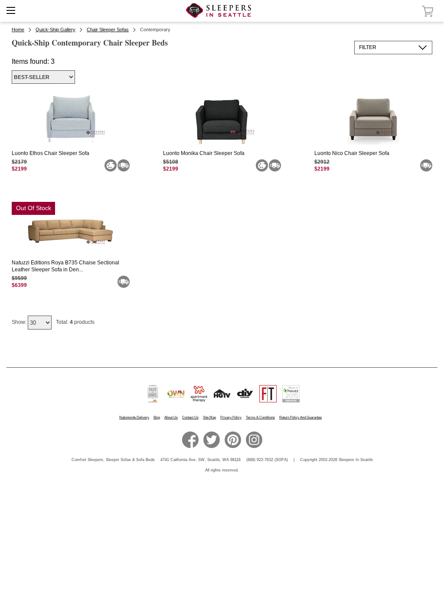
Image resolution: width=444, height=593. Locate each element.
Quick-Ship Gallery (55, 29)
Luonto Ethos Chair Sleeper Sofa (50, 153)
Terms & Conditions (260, 417)
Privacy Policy (231, 417)
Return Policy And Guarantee (300, 417)
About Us (171, 417)
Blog (156, 417)
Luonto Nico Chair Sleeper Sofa (351, 153)
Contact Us (190, 417)
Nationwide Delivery (134, 417)
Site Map (209, 417)
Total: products (75, 322)
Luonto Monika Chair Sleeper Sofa (204, 153)
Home (18, 29)
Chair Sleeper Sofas (108, 29)
